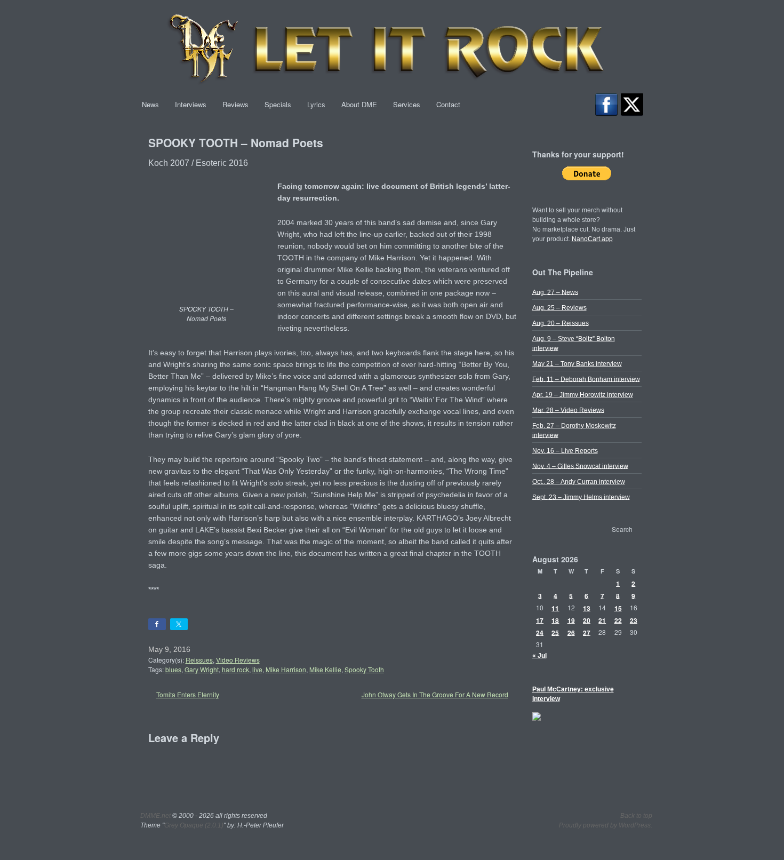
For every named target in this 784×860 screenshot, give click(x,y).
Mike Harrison (286, 669)
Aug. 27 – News (555, 292)
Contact (448, 104)
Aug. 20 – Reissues (560, 323)
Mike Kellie (325, 669)
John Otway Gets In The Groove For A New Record (435, 694)
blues (173, 669)
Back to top (636, 815)
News (150, 104)
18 (555, 620)
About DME (359, 104)
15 (618, 607)
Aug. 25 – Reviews (559, 307)
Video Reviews (238, 659)
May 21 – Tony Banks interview (577, 363)
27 (586, 632)
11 (555, 607)
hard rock (235, 669)
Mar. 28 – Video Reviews (568, 409)
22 (618, 620)
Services (406, 104)
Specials (278, 104)
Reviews (235, 104)
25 (555, 632)
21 (602, 620)
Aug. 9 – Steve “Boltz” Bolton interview (573, 343)
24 (539, 632)
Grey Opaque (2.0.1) (193, 825)
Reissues (199, 659)
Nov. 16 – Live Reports (565, 450)
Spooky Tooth (364, 669)
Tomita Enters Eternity (187, 694)
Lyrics (316, 104)
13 (586, 607)
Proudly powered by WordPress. (605, 825)
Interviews (190, 104)
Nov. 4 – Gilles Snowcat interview (580, 465)
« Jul (539, 655)
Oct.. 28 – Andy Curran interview (578, 481)
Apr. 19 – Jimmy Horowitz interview (582, 394)
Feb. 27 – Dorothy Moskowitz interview (574, 430)
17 (539, 620)
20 (586, 620)
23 (633, 620)
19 (571, 620)
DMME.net (155, 815)
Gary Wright (202, 669)
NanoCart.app (592, 239)
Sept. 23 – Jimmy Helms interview (581, 496)
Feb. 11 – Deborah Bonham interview (586, 379)
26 (571, 632)
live (257, 669)
